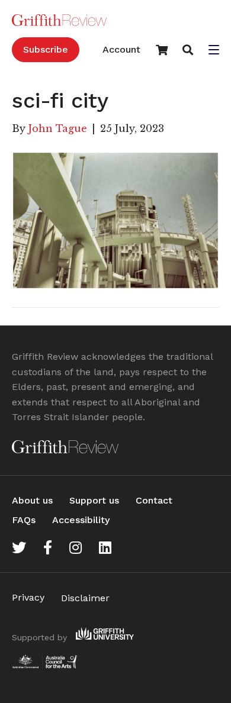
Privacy (28, 597)
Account (121, 49)
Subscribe (45, 49)
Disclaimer (85, 598)
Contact (154, 500)
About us (32, 500)
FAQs (24, 519)
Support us (94, 500)
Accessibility (81, 519)
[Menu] (213, 51)
